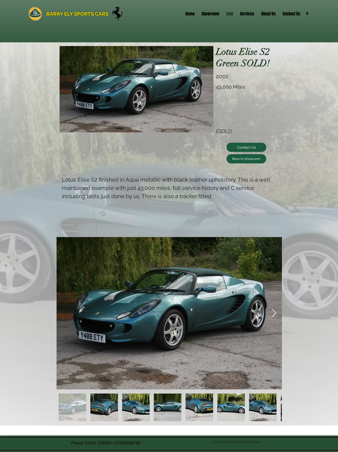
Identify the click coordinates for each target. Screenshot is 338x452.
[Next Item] (274, 313)
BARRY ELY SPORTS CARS (77, 14)
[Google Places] (307, 14)
